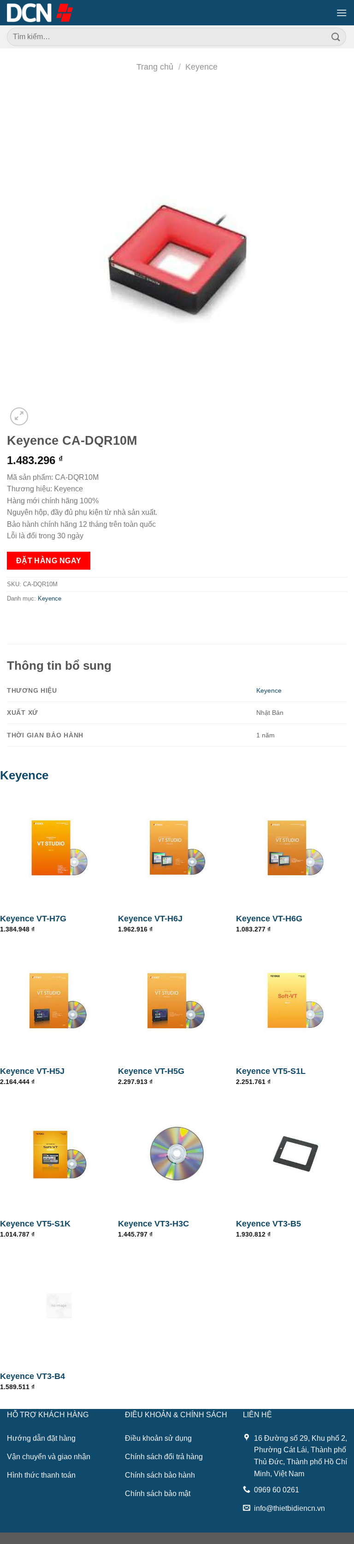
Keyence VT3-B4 (32, 1376)
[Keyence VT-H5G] (177, 1001)
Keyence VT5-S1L (271, 1071)
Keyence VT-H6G (269, 918)
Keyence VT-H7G (33, 918)
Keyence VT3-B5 (268, 1223)
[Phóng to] (19, 416)
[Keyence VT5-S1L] (295, 1001)
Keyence (201, 66)
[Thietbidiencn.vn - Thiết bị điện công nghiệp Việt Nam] (40, 12)
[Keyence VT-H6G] (295, 848)
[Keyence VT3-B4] (59, 1306)
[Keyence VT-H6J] (177, 848)
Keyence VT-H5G (151, 1071)
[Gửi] (336, 37)
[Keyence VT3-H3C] (177, 1153)
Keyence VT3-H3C (153, 1223)
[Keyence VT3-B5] (295, 1153)
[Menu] (341, 12)
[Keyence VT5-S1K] (59, 1153)
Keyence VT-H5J (32, 1071)
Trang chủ (154, 66)
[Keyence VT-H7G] (59, 848)
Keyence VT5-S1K (35, 1223)
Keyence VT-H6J (150, 918)
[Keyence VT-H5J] (59, 1001)
